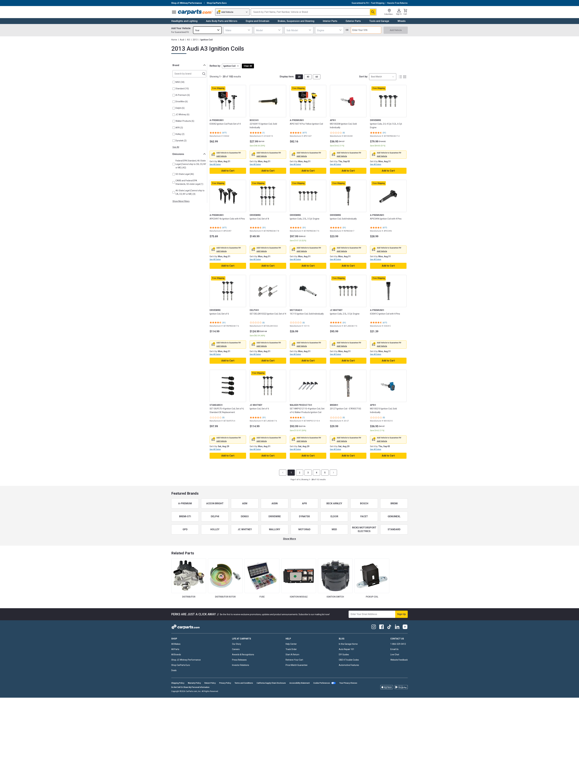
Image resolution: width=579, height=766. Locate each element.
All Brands (176, 654)
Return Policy (210, 683)
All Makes (175, 644)
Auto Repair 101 (346, 649)
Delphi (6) (180, 108)
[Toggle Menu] (174, 12)
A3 (188, 39)
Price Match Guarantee (296, 665)
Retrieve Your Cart (294, 660)
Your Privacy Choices (348, 683)
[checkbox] (173, 82)
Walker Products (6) (185, 121)
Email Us (394, 649)
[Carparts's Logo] (195, 12)
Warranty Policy (194, 683)
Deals (174, 670)
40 (308, 77)
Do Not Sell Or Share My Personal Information (190, 687)
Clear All (248, 66)
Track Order (291, 649)
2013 (195, 39)
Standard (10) (182, 88)
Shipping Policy (177, 683)
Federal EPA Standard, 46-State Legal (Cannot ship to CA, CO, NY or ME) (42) (191, 164)
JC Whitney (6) (182, 114)
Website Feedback (399, 660)
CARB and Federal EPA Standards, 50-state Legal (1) (189, 182)
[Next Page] (333, 473)
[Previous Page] (282, 473)
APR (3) (179, 127)
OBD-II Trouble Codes (349, 660)
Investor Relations (240, 665)
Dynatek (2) (181, 140)
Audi (182, 39)
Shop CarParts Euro (180, 665)
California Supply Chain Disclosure (271, 683)
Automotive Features (349, 665)
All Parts (175, 649)
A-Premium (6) (183, 95)
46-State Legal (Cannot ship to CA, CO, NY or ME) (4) (190, 192)
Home (174, 39)
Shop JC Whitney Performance (186, 660)
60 (316, 77)
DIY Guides (344, 654)
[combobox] (207, 30)
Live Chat (394, 654)
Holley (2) (180, 134)
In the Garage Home (348, 644)
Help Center (291, 644)
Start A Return (292, 654)
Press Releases (239, 660)
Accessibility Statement (299, 683)
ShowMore (289, 538)
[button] (231, 66)
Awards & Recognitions (243, 654)
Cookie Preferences (321, 683)
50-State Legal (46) (185, 174)
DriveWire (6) (182, 101)
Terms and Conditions (244, 683)
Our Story (236, 644)
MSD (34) (180, 82)
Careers (236, 649)
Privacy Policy (225, 683)
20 (299, 77)
